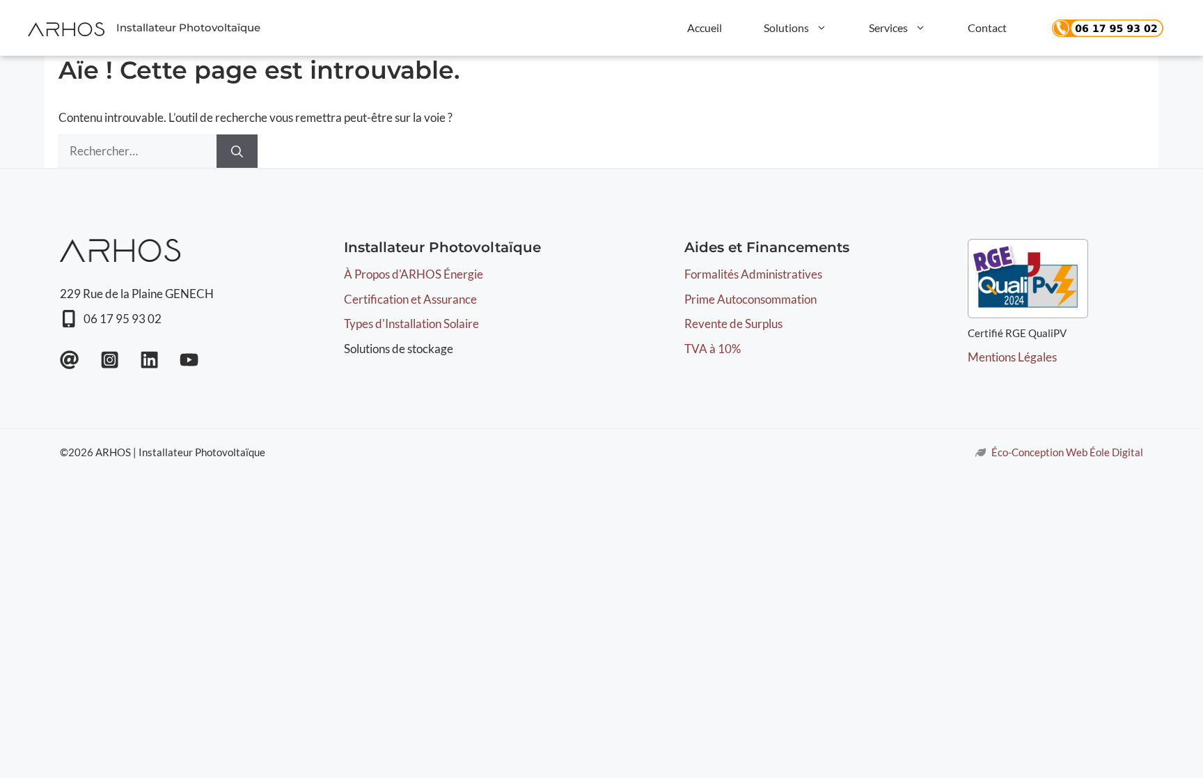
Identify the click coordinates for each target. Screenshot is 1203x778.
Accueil (704, 27)
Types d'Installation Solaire (411, 323)
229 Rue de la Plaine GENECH (137, 293)
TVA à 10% (712, 348)
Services (888, 27)
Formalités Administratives (753, 274)
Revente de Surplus (733, 323)
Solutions (786, 27)
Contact (987, 27)
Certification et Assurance (410, 299)
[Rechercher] (237, 151)
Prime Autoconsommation (750, 299)
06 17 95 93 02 (123, 318)
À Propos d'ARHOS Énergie (413, 274)
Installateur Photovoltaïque (188, 27)
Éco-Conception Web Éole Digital (1067, 452)
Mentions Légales (1012, 357)
